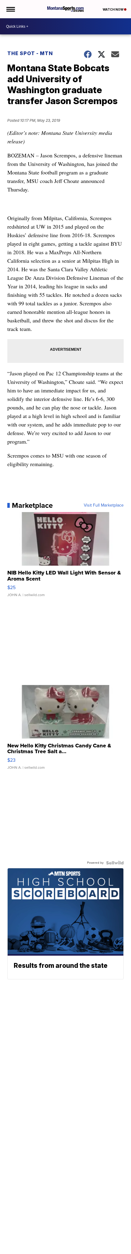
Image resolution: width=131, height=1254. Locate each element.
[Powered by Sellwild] (115, 863)
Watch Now (113, 9)
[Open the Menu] (10, 9)
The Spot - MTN (30, 53)
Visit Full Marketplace (104, 505)
